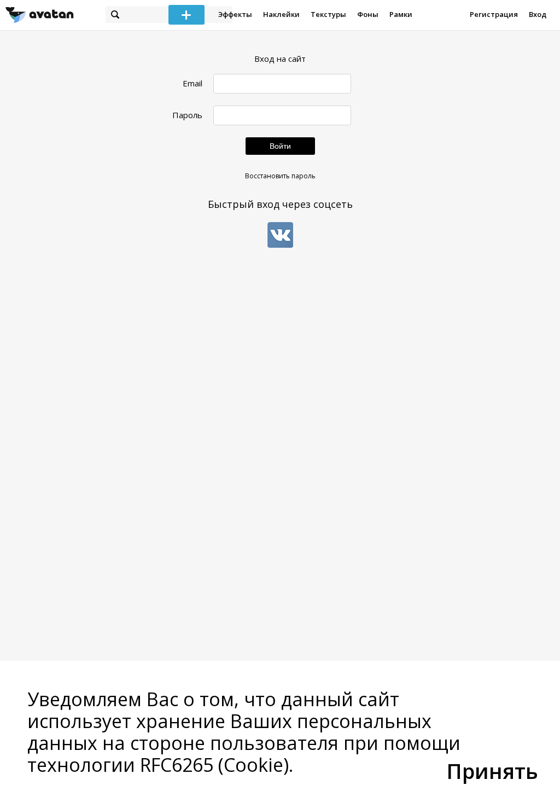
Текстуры (328, 14)
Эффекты (235, 14)
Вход (537, 14)
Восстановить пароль (280, 176)
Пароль (187, 115)
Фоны (367, 14)
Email (192, 83)
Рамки (400, 14)
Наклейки (281, 14)
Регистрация (494, 14)
